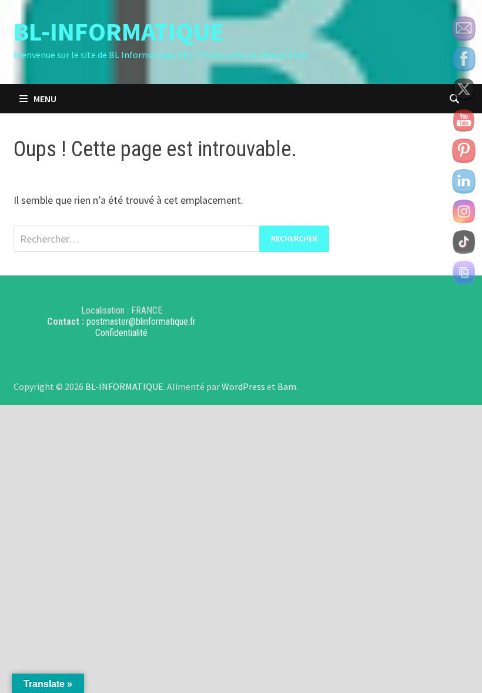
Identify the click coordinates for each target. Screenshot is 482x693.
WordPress (243, 386)
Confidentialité (121, 332)
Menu (45, 99)
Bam (286, 386)
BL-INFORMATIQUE (119, 31)
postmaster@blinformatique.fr (141, 321)
